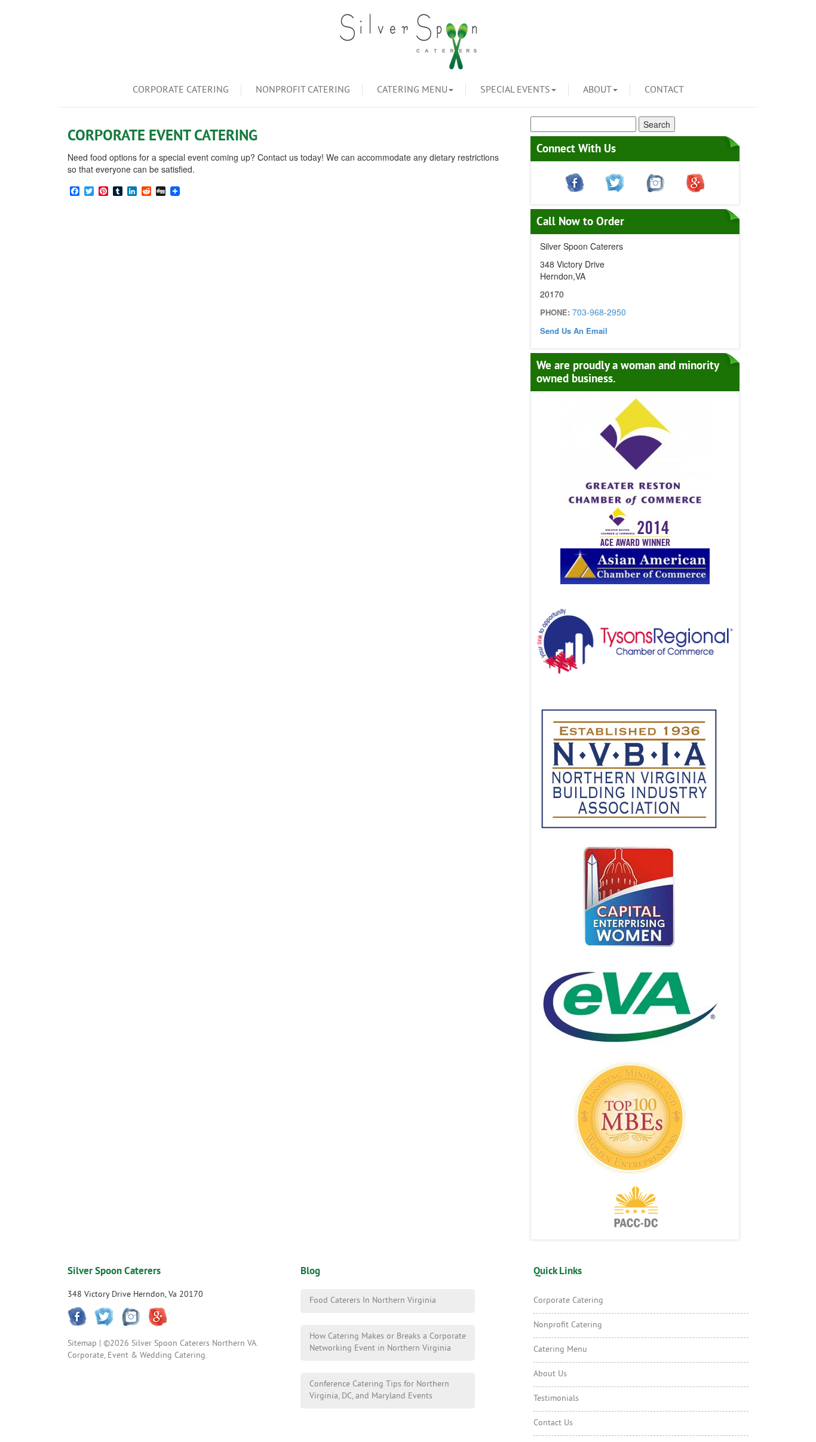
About (597, 90)
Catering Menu (412, 90)
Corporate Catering (181, 90)
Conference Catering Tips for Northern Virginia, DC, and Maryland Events (379, 1390)
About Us (550, 1374)
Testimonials (556, 1399)
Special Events (515, 90)
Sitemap (82, 1344)
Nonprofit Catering (303, 90)
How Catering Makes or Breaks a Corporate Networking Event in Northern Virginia (387, 1342)
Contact (664, 90)
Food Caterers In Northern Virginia (372, 1301)
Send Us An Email (574, 330)
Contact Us (553, 1423)
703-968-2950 (599, 312)
